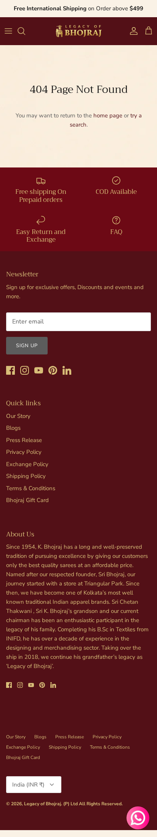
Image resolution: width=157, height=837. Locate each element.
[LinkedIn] (66, 370)
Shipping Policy (26, 476)
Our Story (18, 416)
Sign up (27, 345)
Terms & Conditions (30, 488)
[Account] (131, 31)
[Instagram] (24, 370)
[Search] (25, 31)
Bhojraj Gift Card (27, 500)
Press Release (24, 440)
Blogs (13, 428)
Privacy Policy (24, 452)
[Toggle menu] (8, 31)
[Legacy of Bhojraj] (78, 31)
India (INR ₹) (28, 784)
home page (107, 115)
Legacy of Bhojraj (42, 804)
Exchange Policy (27, 464)
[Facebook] (10, 370)
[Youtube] (38, 370)
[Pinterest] (52, 370)
